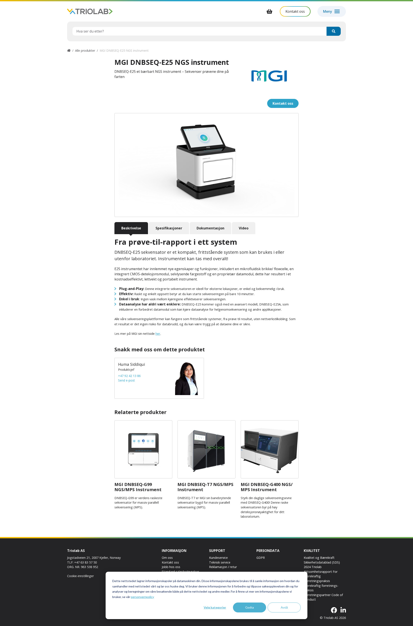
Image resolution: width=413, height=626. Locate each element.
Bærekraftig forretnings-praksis (321, 588)
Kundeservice (218, 558)
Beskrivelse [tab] (131, 228)
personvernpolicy (142, 597)
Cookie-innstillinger (80, 576)
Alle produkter (85, 50)
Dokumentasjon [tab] (210, 228)
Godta (249, 607)
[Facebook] (334, 610)
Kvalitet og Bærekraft (319, 558)
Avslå (284, 607)
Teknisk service (219, 562)
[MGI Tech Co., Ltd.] (270, 76)
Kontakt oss (170, 562)
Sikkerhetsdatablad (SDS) (322, 562)
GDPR (260, 558)
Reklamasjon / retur (223, 567)
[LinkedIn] (343, 610)
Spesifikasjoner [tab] (169, 228)
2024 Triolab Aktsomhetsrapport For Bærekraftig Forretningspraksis (320, 574)
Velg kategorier (215, 607)
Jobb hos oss (171, 567)
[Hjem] (69, 50)
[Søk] (334, 31)
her (158, 333)
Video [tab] (243, 228)
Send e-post (126, 380)
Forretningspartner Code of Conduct (323, 597)
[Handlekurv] (269, 11)
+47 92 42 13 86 (129, 376)
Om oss (167, 558)
